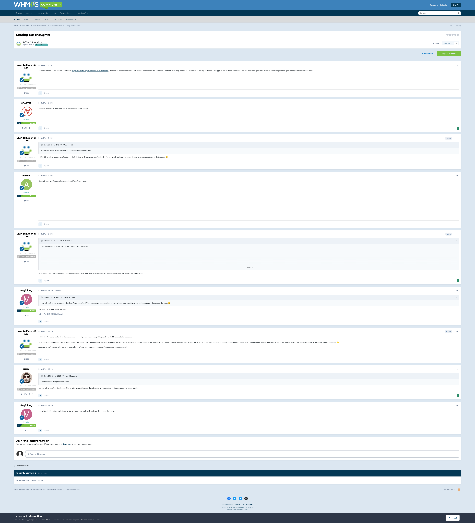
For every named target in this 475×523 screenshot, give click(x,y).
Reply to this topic (449, 54)
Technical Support (66, 13)
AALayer (26, 102)
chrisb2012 (67, 297)
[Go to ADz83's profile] (26, 184)
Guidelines (36, 19)
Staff (46, 19)
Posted (46, 65)
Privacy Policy (227, 504)
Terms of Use (45, 520)
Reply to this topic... (37, 454)
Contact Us (239, 504)
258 (27, 93)
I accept (453, 518)
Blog (54, 13)
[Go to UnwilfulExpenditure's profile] (19, 43)
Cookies (249, 504)
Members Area (83, 13)
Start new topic (427, 54)
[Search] (458, 13)
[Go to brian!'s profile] (26, 377)
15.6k (24, 394)
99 (27, 316)
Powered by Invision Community (237, 509)
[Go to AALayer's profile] (26, 111)
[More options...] (456, 65)
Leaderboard (71, 19)
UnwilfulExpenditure (33, 42)
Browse (19, 13)
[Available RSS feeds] (458, 489)
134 (25, 128)
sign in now (66, 444)
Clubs (26, 19)
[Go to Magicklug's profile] (26, 299)
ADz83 (26, 175)
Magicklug (26, 290)
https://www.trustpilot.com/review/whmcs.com (90, 71)
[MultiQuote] (40, 93)
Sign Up (456, 5)
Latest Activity (43, 13)
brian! (26, 369)
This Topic (449, 13)
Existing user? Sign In (438, 5)
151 (27, 201)
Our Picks (29, 13)
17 (31, 394)
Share (436, 43)
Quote (46, 93)
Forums (17, 19)
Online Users (57, 19)
